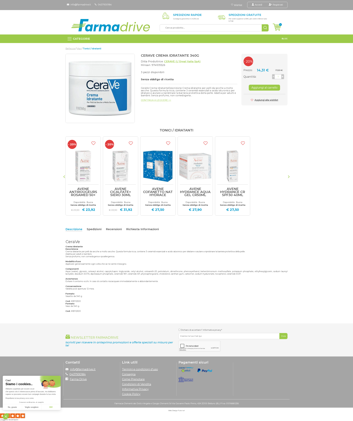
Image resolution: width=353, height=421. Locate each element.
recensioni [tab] (114, 229)
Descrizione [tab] (73, 229)
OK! (51, 407)
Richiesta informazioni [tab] (142, 229)
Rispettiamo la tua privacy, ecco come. (20, 398)
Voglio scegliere (31, 407)
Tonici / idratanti (176, 130)
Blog (285, 38)
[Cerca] (265, 27)
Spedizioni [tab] (94, 229)
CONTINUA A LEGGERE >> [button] (156, 100)
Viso (79, 48)
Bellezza (70, 48)
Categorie (81, 38)
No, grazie (12, 407)
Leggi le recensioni (9, 419)
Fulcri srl (181, 410)
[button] (5, 416)
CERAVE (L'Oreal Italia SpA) (182, 61)
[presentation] (64, 177)
